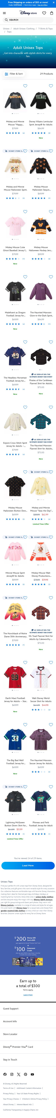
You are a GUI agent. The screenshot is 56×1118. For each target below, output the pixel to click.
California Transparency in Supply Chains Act (20, 1110)
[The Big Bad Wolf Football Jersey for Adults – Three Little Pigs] (15, 740)
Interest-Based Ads (24, 1104)
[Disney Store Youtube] (32, 1074)
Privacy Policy (8, 1093)
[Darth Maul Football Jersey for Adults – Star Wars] (15, 678)
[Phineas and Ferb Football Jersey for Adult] (41, 803)
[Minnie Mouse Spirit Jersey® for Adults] (15, 553)
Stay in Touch (10, 1059)
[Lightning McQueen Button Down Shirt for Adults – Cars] (15, 816)
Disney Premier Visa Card (18, 1047)
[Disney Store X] (19, 1074)
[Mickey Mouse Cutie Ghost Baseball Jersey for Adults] (15, 241)
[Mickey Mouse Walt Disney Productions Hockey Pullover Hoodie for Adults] (41, 553)
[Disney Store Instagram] (12, 1074)
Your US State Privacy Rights (28, 1093)
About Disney (8, 1104)
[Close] (52, 2)
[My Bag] (52, 13)
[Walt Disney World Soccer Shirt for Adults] (41, 678)
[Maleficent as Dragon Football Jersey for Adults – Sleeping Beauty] (15, 306)
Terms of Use (8, 1088)
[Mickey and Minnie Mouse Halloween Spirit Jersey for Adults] (15, 167)
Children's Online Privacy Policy (34, 1099)
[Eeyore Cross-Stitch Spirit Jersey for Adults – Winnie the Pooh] (15, 423)
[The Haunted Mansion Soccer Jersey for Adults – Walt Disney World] (41, 740)
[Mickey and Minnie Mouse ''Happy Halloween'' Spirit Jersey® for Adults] (15, 102)
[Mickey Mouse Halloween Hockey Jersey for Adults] (41, 227)
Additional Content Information (29, 1088)
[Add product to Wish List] (25, 86)
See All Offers (42, 5)
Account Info (10, 1021)
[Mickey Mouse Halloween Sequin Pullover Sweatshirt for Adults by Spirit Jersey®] (41, 167)
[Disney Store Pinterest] (25, 1074)
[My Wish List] (44, 13)
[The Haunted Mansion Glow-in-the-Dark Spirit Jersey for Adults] (41, 293)
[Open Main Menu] (4, 13)
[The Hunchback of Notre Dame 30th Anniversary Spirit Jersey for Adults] (15, 614)
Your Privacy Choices (11, 1099)
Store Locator (10, 1034)
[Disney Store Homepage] (28, 13)
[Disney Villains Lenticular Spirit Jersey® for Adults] (41, 115)
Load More (28, 865)
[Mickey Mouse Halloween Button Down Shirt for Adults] (15, 488)
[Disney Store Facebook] (4, 1074)
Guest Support (10, 1008)
